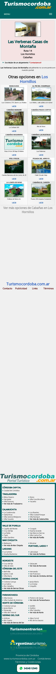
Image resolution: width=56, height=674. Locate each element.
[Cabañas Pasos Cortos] (41, 125)
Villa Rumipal (35, 517)
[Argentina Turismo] (28, 652)
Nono (32, 497)
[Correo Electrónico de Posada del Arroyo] (41, 180)
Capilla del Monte (10, 529)
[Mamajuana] (14, 101)
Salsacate (33, 563)
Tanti (6, 535)
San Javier (7, 499)
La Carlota (8, 552)
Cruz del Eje (8, 531)
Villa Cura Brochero (37, 499)
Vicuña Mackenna (10, 554)
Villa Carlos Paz (36, 535)
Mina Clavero (9, 497)
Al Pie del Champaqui (41, 86)
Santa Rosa (8, 515)
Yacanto (33, 501)
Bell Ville (7, 571)
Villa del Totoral (10, 612)
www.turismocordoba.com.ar (19, 658)
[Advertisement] (28, 249)
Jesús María (34, 582)
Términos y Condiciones (28, 661)
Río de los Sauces (36, 620)
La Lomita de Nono (14, 182)
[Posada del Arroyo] (41, 173)
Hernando (34, 571)
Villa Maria (8, 576)
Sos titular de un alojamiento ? (23, 62)
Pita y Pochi (14, 158)
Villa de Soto (8, 566)
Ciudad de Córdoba (11, 490)
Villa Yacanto (9, 519)
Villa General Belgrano (12, 517)
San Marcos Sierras (37, 533)
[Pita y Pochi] (14, 173)
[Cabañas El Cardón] (41, 197)
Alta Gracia (8, 598)
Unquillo (33, 586)
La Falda (7, 533)
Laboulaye (34, 552)
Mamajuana (14, 86)
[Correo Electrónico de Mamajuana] (14, 107)
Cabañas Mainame (14, 110)
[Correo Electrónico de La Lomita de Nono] (14, 204)
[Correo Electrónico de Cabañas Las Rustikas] (41, 156)
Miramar (33, 543)
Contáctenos (44, 658)
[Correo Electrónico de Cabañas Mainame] (14, 132)
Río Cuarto (8, 620)
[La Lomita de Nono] (14, 197)
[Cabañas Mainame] (14, 125)
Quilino (32, 608)
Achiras (7, 618)
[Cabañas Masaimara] (14, 149)
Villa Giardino (9, 537)
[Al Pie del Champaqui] (41, 101)
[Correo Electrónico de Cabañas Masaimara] (14, 156)
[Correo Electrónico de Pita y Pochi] (14, 180)
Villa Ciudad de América (13, 600)
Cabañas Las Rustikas (41, 135)
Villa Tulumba (35, 610)
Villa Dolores (9, 501)
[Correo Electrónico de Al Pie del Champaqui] (41, 107)
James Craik (8, 574)
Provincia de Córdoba (27, 655)
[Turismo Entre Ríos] (28, 639)
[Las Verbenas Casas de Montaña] (28, 37)
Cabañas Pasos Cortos (41, 110)
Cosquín (33, 529)
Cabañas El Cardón (41, 182)
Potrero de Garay (36, 598)
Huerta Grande (35, 531)
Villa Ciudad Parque (37, 515)
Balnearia (7, 543)
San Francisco (35, 574)
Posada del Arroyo (41, 158)
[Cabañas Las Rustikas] (41, 149)
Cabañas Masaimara (14, 135)
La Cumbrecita (9, 512)
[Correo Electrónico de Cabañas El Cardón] (41, 204)
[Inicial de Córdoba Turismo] (28, 8)
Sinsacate (7, 610)
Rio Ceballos (9, 586)
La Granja (33, 584)
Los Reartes (34, 512)
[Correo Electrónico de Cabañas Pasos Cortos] (41, 131)
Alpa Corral (34, 618)
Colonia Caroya (10, 582)
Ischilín (32, 606)
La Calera (7, 584)
